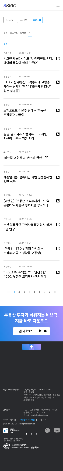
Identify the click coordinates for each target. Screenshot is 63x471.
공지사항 (9, 20)
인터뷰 (23, 33)
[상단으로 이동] (31, 347)
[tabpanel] (31, 412)
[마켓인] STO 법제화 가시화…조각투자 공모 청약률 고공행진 (23, 251)
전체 (5, 33)
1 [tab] (26, 434)
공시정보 (23, 20)
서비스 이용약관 (9, 420)
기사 (30, 32)
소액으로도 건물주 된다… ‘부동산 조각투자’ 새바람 (25, 113)
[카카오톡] (47, 430)
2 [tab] (31, 434)
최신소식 (37, 20)
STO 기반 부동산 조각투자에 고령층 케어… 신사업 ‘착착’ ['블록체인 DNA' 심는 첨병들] (27, 87)
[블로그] (57, 430)
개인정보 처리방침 (27, 420)
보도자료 (14, 33)
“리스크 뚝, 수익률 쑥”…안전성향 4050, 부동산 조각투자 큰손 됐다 (25, 274)
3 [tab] (36, 434)
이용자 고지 (43, 420)
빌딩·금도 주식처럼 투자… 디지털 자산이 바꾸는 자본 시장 (25, 136)
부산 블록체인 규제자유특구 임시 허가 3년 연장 (28, 227)
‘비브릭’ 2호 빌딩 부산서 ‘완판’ (23, 158)
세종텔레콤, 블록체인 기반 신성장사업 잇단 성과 (28, 179)
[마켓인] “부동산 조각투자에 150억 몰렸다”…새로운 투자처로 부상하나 (26, 203)
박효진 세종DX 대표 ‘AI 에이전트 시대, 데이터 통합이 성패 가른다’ (28, 61)
